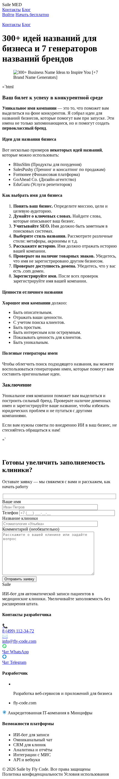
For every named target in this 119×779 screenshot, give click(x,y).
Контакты (11, 9)
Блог (26, 9)
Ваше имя (11, 501)
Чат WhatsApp (15, 651)
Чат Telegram (14, 662)
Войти (8, 14)
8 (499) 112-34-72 (18, 628)
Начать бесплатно (32, 14)
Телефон (10, 512)
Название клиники (20, 518)
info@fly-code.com (19, 639)
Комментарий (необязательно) (30, 529)
